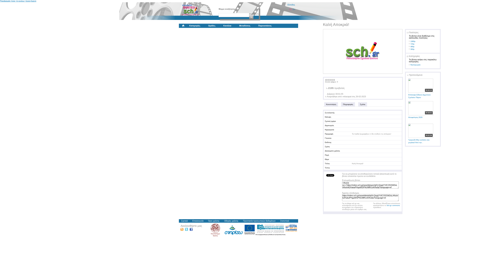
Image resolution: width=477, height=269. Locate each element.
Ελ (290, 9)
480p (412, 46)
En (294, 9)
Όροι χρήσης (213, 221)
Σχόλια (362, 104)
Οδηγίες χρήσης (231, 221)
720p (412, 44)
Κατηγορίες (194, 26)
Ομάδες (211, 26)
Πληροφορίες (348, 104)
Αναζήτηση (254, 14)
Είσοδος (291, 5)
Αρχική (185, 27)
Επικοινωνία (197, 221)
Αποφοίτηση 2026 (415, 117)
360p (412, 49)
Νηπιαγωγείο (415, 65)
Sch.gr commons (393, 205)
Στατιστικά (284, 221)
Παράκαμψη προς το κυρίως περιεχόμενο (18, 1)
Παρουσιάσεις (265, 26)
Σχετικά (184, 221)
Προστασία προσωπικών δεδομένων (259, 221)
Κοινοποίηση (331, 104)
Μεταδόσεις (244, 26)
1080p (412, 41)
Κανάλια (227, 26)
